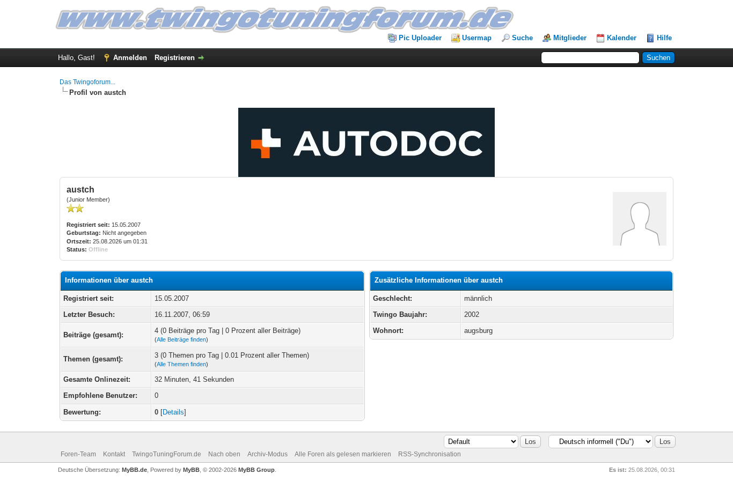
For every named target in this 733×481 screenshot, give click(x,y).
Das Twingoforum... (87, 82)
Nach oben (224, 454)
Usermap (477, 38)
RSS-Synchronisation (429, 454)
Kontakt (114, 454)
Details (173, 412)
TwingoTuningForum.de (166, 454)
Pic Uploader (420, 38)
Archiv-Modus (267, 454)
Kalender (621, 38)
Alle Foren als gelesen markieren (343, 454)
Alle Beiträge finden (181, 339)
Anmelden (130, 58)
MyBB (191, 470)
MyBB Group (256, 470)
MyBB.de (134, 470)
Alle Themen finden (181, 364)
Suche (522, 38)
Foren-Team (78, 454)
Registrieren (175, 58)
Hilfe (664, 38)
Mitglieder (570, 38)
